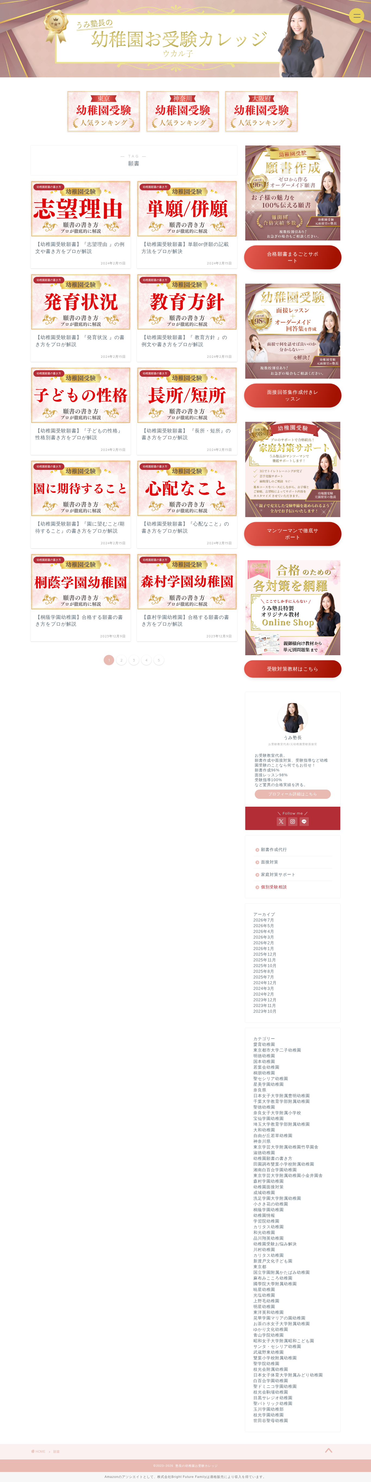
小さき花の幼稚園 (270, 1204)
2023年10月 (265, 1011)
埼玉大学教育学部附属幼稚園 (281, 1124)
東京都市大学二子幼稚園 (277, 1050)
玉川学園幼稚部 (268, 1409)
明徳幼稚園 (264, 1055)
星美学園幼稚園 (268, 1084)
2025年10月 (265, 965)
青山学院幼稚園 (268, 1335)
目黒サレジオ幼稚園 (273, 1397)
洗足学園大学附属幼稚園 (277, 1198)
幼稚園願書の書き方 (273, 1158)
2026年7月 (263, 920)
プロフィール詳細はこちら (292, 794)
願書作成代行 (274, 849)
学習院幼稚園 (266, 1221)
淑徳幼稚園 (264, 1152)
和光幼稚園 (264, 1232)
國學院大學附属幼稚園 (275, 1283)
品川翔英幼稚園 (268, 1238)
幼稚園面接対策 (268, 1187)
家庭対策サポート (278, 874)
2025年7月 (263, 977)
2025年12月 (265, 954)
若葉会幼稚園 (266, 1067)
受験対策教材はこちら (292, 669)
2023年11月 (264, 1005)
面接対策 (269, 862)
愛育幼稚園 (264, 1044)
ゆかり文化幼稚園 (270, 1329)
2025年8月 (263, 971)
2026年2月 (263, 942)
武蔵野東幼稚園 (268, 1352)
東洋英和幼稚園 (268, 1312)
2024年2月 (263, 994)
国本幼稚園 (264, 1061)
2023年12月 (265, 999)
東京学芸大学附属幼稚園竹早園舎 (286, 1147)
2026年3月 (263, 937)
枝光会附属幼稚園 (270, 1369)
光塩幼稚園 (264, 1295)
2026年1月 (263, 948)
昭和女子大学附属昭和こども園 (283, 1340)
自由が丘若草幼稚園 (273, 1135)
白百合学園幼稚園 (270, 1380)
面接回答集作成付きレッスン (292, 395)
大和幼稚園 (264, 1130)
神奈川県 (262, 1141)
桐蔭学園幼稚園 (268, 1209)
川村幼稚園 (264, 1249)
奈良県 (259, 1090)
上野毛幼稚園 (266, 1301)
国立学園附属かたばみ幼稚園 (281, 1272)
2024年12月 (265, 982)
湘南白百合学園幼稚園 (275, 1169)
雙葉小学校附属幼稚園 (275, 1358)
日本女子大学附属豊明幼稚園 (281, 1095)
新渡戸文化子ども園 (273, 1261)
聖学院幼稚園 (266, 1363)
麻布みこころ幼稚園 (273, 1278)
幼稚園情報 (264, 1215)
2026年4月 (263, 931)
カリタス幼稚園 (268, 1226)
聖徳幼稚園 (264, 1107)
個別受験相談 (274, 887)
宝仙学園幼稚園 (268, 1118)
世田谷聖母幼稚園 (270, 1420)
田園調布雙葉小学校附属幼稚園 (283, 1164)
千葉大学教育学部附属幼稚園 (281, 1101)
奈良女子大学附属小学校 (277, 1112)
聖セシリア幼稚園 (270, 1078)
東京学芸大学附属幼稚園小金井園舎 (288, 1175)
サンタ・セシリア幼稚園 (277, 1346)
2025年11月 (264, 960)
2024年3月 (263, 988)
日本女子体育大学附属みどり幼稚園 (288, 1375)
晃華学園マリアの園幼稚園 (279, 1318)
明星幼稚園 (264, 1306)
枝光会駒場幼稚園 (270, 1392)
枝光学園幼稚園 (268, 1415)
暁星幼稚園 (264, 1289)
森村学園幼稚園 (268, 1181)
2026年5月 (263, 925)
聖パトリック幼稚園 (273, 1403)
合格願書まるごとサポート (292, 257)
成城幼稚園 (264, 1192)
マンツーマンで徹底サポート (292, 534)
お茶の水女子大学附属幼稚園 (281, 1323)
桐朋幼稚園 (264, 1073)
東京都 (259, 1266)
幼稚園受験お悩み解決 (275, 1244)
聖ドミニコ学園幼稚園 (275, 1386)
